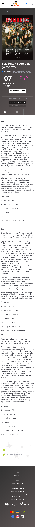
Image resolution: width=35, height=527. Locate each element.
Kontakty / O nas (17, 497)
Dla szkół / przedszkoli (17, 478)
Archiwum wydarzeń (17, 499)
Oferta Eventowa (17, 483)
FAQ (17, 481)
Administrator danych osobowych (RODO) (17, 494)
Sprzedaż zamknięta (17, 91)
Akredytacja (17, 475)
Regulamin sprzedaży (17, 491)
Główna (17, 472)
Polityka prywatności (17, 489)
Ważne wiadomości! (17, 486)
